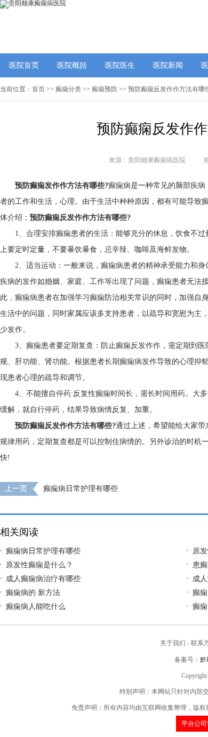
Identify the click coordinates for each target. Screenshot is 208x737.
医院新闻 (168, 65)
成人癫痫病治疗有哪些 (43, 579)
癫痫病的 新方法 (33, 593)
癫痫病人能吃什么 (36, 607)
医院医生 (120, 65)
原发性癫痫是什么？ (39, 565)
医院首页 (24, 65)
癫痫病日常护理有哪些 (80, 489)
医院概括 (72, 65)
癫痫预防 (104, 89)
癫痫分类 (68, 89)
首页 (38, 89)
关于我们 (173, 643)
